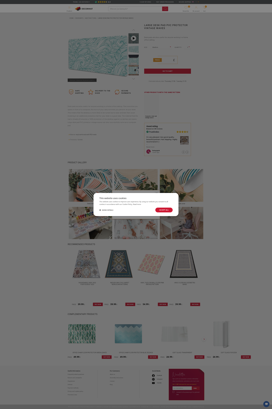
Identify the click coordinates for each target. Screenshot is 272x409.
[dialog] (136, 204)
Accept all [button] (164, 210)
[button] (106, 210)
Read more (137, 204)
